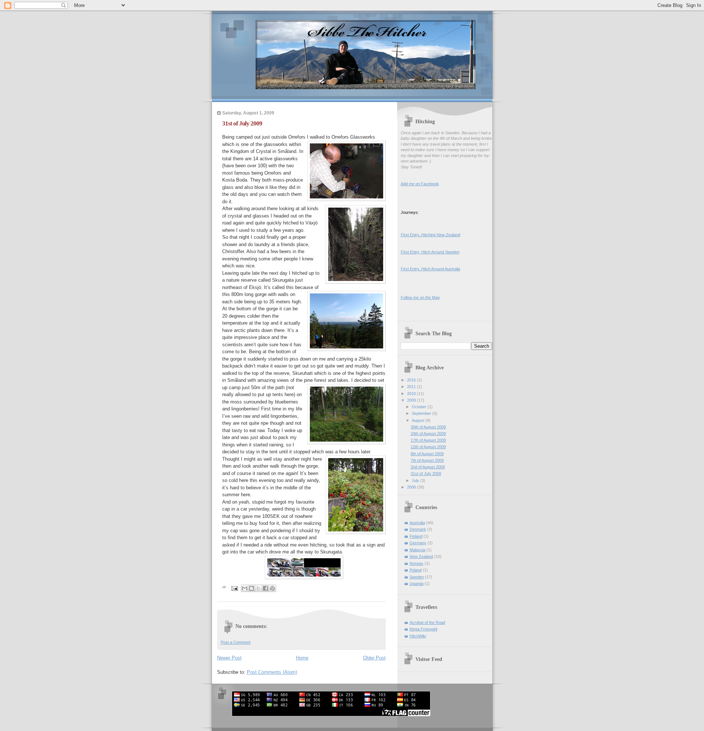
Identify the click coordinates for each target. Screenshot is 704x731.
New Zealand (421, 556)
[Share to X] (258, 588)
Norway (416, 563)
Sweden (417, 577)
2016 (412, 380)
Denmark (418, 529)
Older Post (374, 658)
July (416, 480)
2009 (412, 400)
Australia (417, 522)
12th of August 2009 (428, 447)
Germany (418, 543)
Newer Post (229, 658)
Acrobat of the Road (427, 622)
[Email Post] (234, 588)
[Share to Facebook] (265, 588)
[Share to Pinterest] (272, 588)
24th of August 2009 (428, 433)
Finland (416, 536)
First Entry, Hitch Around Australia (430, 269)
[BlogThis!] (251, 588)
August (418, 420)
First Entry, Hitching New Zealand (430, 235)
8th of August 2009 (427, 454)
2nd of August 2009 (428, 467)
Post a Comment (235, 642)
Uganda (416, 583)
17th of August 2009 (428, 440)
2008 (412, 487)
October (420, 407)
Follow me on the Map (420, 297)
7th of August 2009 (427, 460)
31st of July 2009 (426, 473)
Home (302, 658)
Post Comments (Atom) (272, 672)
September (422, 413)
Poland (416, 570)
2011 (412, 386)
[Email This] (244, 588)
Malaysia (417, 550)
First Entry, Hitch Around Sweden (430, 252)
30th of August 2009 (428, 427)
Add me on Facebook (420, 184)
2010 (412, 393)
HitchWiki (418, 636)
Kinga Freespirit (423, 629)
